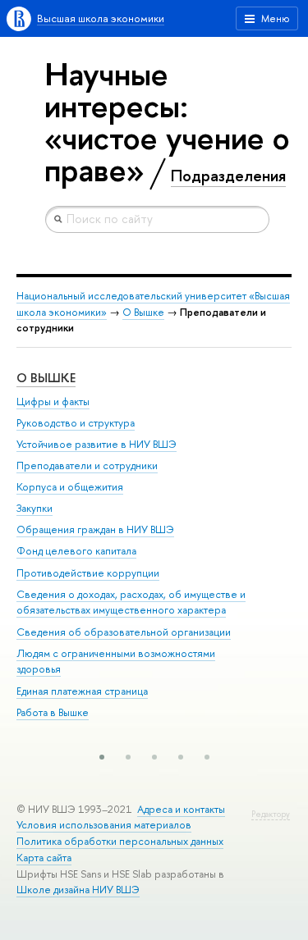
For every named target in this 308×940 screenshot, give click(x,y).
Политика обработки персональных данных (119, 841)
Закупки (34, 508)
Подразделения (228, 175)
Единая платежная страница (82, 691)
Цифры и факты (53, 401)
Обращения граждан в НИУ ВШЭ (95, 529)
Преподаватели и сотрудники (87, 465)
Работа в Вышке (52, 712)
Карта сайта (43, 858)
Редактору (270, 814)
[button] (102, 757)
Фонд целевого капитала (76, 551)
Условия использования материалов (103, 825)
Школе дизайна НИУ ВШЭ (78, 890)
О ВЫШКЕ (46, 377)
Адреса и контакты (181, 809)
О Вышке (143, 312)
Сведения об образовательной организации (123, 632)
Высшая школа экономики (100, 18)
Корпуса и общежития (69, 487)
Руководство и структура (75, 423)
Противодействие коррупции (87, 573)
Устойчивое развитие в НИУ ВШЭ (96, 444)
